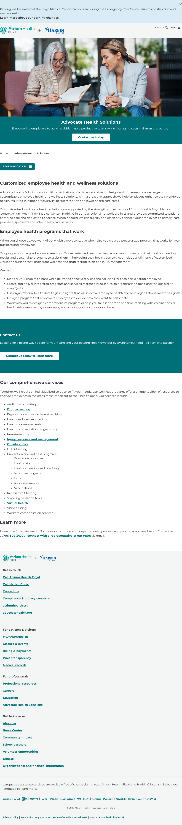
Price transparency (17, 658)
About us (9, 723)
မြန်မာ (25, 799)
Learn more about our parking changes (29, 17)
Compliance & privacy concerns (26, 598)
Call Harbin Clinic (16, 584)
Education (10, 697)
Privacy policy (10, 817)
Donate (8, 758)
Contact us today (91, 137)
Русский (108, 799)
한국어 (86, 799)
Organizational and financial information (33, 766)
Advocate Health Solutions (23, 705)
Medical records (14, 665)
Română (96, 799)
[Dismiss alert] (180, 4)
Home (4, 153)
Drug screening (18, 409)
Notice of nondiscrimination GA (69, 817)
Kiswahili (121, 799)
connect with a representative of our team (59, 535)
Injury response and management (32, 439)
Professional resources (20, 683)
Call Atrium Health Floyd (21, 577)
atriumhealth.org (15, 605)
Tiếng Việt (150, 799)
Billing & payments (17, 651)
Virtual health (17, 503)
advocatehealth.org (17, 612)
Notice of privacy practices (35, 817)
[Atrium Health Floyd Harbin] (32, 30)
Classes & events (15, 644)
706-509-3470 (13, 535)
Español (7, 799)
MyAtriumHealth (15, 636)
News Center (12, 730)
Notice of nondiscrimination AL (107, 817)
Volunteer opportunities (21, 751)
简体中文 (34, 799)
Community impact (17, 737)
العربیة (17, 799)
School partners (14, 744)
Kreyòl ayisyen (67, 799)
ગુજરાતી (53, 799)
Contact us (11, 591)
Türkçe (132, 799)
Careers (8, 690)
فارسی (44, 799)
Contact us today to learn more (29, 356)
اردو (139, 799)
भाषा (79, 799)
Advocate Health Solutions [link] (31, 153)
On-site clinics (17, 444)
